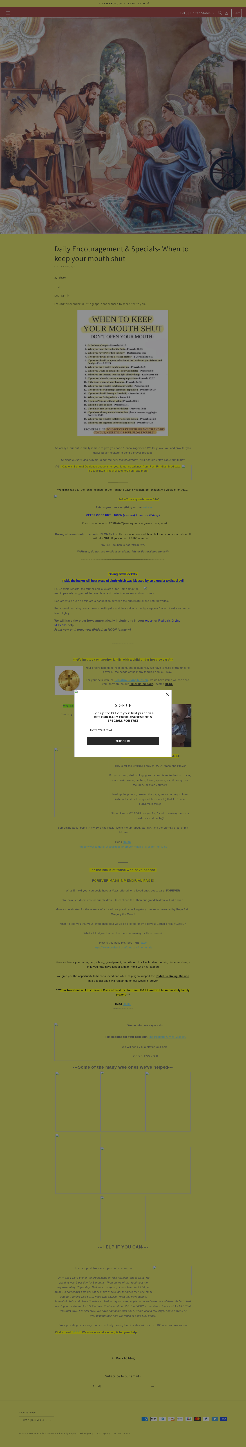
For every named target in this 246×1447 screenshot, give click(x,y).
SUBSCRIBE (123, 741)
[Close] (167, 694)
